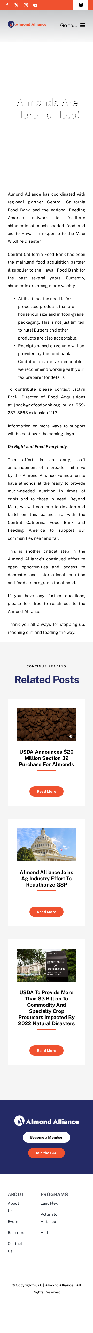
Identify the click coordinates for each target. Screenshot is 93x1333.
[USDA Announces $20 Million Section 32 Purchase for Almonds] (46, 711)
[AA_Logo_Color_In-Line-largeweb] (27, 22)
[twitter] (16, 5)
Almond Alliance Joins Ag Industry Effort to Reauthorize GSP (46, 878)
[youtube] (35, 5)
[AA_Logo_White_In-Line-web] (46, 1117)
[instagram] (26, 5)
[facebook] (7, 5)
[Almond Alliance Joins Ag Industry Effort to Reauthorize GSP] (46, 831)
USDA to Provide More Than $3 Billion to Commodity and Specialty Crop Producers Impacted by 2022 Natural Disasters (46, 1008)
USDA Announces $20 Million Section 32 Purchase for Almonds (46, 758)
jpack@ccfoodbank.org (37, 405)
